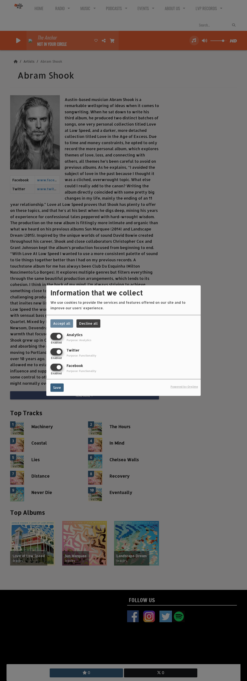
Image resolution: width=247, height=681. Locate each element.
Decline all (88, 323)
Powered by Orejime (184, 386)
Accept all (61, 323)
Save (57, 387)
